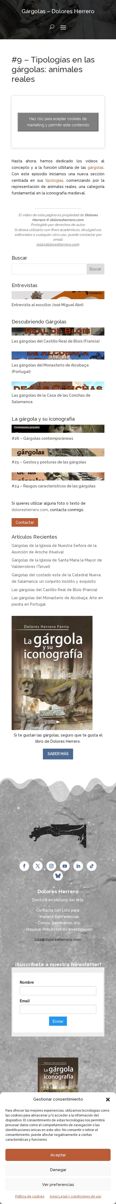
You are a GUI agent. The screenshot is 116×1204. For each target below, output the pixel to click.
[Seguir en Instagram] (51, 866)
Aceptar (58, 1155)
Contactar (25, 522)
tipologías (54, 180)
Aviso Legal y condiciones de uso (75, 1196)
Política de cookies (29, 1196)
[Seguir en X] (38, 866)
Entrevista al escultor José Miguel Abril (47, 305)
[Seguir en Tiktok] (92, 866)
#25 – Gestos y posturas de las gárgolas (49, 462)
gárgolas (96, 167)
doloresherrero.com (30, 510)
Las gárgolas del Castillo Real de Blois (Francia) (56, 341)
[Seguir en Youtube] (65, 866)
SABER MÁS (58, 754)
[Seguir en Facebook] (24, 866)
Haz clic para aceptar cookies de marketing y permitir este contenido (58, 122)
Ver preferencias (58, 1184)
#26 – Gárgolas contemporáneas (42, 438)
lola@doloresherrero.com (57, 244)
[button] (108, 1099)
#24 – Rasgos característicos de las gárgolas (53, 486)
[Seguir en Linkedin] (78, 866)
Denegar (58, 1169)
